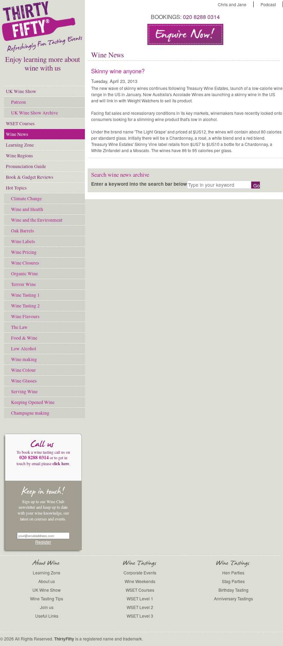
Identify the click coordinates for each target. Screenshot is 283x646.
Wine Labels (23, 241)
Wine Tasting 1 (25, 295)
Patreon (18, 102)
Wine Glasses (24, 381)
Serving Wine (24, 391)
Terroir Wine (23, 284)
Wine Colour (23, 370)
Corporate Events (140, 572)
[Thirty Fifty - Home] (42, 51)
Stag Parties (233, 581)
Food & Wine (24, 338)
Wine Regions (19, 156)
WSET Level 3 (140, 616)
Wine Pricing (24, 252)
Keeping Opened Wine (33, 402)
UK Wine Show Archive (34, 113)
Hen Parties (233, 572)
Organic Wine (24, 273)
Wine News (17, 134)
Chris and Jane (232, 4)
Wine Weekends (140, 581)
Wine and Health (27, 209)
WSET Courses (20, 123)
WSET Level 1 (140, 598)
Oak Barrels (22, 231)
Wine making (24, 359)
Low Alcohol (23, 348)
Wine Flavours (25, 316)
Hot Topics (16, 188)
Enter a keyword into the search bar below (139, 184)
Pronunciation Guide (26, 166)
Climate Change (26, 198)
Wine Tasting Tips (46, 598)
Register (43, 542)
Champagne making (30, 413)
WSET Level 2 (140, 607)
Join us (46, 607)
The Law (19, 327)
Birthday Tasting (233, 590)
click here (60, 464)
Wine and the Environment (36, 220)
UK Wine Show (21, 91)
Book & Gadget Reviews (29, 177)
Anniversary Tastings (233, 598)
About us (46, 581)
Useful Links (46, 616)
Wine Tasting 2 (25, 306)
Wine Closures (25, 263)
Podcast (268, 4)
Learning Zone (20, 145)
